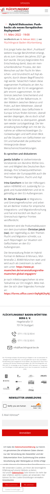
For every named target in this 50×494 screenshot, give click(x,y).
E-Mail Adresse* (10, 414)
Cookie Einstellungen (12, 489)
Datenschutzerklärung (25, 447)
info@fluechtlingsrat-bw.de (26, 347)
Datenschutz (18, 472)
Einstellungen (8, 480)
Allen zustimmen (11, 485)
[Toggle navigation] (46, 10)
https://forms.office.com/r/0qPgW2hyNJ (27, 293)
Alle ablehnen (29, 485)
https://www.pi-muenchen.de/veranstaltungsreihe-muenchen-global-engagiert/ (24, 270)
